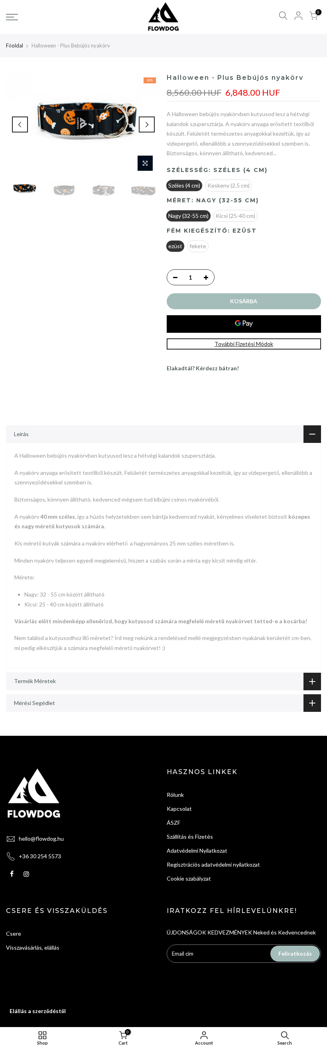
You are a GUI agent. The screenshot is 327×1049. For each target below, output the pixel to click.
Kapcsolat (179, 808)
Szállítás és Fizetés (190, 836)
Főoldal (14, 45)
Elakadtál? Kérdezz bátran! (203, 368)
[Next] (147, 124)
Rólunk (175, 794)
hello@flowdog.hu (41, 838)
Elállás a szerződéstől (38, 1011)
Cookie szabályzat (189, 878)
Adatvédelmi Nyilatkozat (197, 850)
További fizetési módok (244, 343)
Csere (13, 933)
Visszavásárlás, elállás (32, 947)
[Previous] (20, 124)
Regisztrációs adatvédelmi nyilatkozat (213, 864)
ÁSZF (173, 822)
